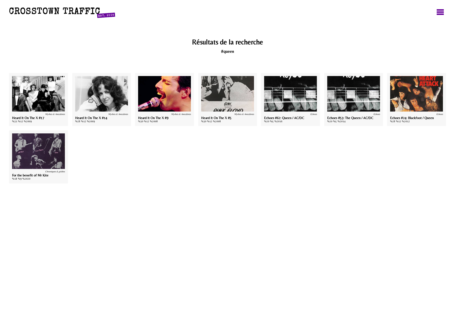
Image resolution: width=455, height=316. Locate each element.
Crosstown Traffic (62, 13)
